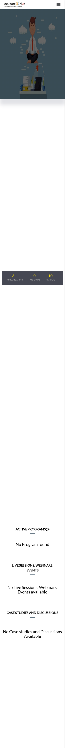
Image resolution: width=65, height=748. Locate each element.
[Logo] (13, 4)
